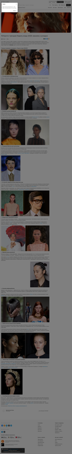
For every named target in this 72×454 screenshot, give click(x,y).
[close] (16, 4)
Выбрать (14, 10)
